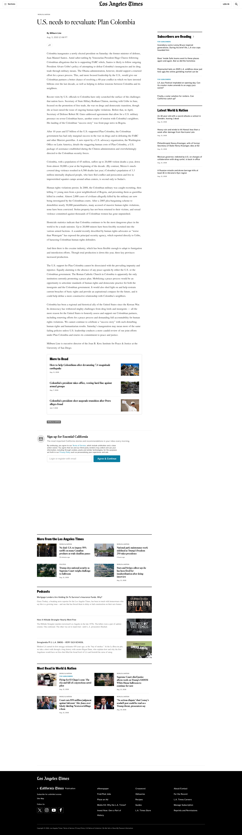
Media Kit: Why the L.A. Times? (111, 805)
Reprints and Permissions (185, 811)
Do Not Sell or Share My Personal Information (118, 828)
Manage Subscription (183, 805)
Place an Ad (102, 800)
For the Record (180, 794)
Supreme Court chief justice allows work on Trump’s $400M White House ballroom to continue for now (132, 681)
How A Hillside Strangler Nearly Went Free (56, 620)
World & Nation (44, 14)
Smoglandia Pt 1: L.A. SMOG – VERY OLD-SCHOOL (60, 642)
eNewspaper (103, 789)
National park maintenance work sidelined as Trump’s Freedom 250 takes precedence (132, 550)
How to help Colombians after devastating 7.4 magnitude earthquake (80, 367)
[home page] (121, 4)
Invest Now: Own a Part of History (109, 813)
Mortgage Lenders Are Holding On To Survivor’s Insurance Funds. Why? (69, 597)
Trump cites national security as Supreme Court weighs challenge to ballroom (74, 571)
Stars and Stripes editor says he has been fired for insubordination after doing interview (131, 572)
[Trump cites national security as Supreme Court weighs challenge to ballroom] (47, 570)
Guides (138, 805)
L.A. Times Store (143, 811)
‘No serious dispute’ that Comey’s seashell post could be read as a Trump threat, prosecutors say (133, 703)
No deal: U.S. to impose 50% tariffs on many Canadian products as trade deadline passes (74, 550)
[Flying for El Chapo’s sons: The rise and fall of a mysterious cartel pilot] (47, 679)
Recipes (139, 800)
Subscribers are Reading (174, 36)
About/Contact (180, 789)
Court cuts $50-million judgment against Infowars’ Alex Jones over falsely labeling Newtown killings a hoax (75, 705)
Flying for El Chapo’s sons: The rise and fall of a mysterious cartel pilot (75, 683)
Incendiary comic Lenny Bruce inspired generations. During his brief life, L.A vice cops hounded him (178, 47)
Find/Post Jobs (104, 794)
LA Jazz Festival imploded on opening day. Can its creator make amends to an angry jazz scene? (178, 85)
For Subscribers (66, 676)
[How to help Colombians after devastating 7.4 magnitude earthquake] (130, 370)
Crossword (140, 789)
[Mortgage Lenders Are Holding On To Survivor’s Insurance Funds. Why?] (139, 604)
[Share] (50, 45)
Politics (62, 564)
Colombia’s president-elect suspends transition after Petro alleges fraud (80, 402)
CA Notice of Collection (93, 828)
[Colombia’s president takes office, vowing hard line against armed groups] (130, 387)
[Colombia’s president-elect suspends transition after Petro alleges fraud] (130, 405)
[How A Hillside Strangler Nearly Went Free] (139, 627)
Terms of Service (79, 446)
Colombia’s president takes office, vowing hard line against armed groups (81, 384)
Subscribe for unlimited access (49, 794)
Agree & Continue (106, 459)
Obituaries (140, 794)
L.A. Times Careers (183, 800)
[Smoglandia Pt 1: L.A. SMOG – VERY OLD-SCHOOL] (139, 649)
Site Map (40, 799)
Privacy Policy (65, 452)
